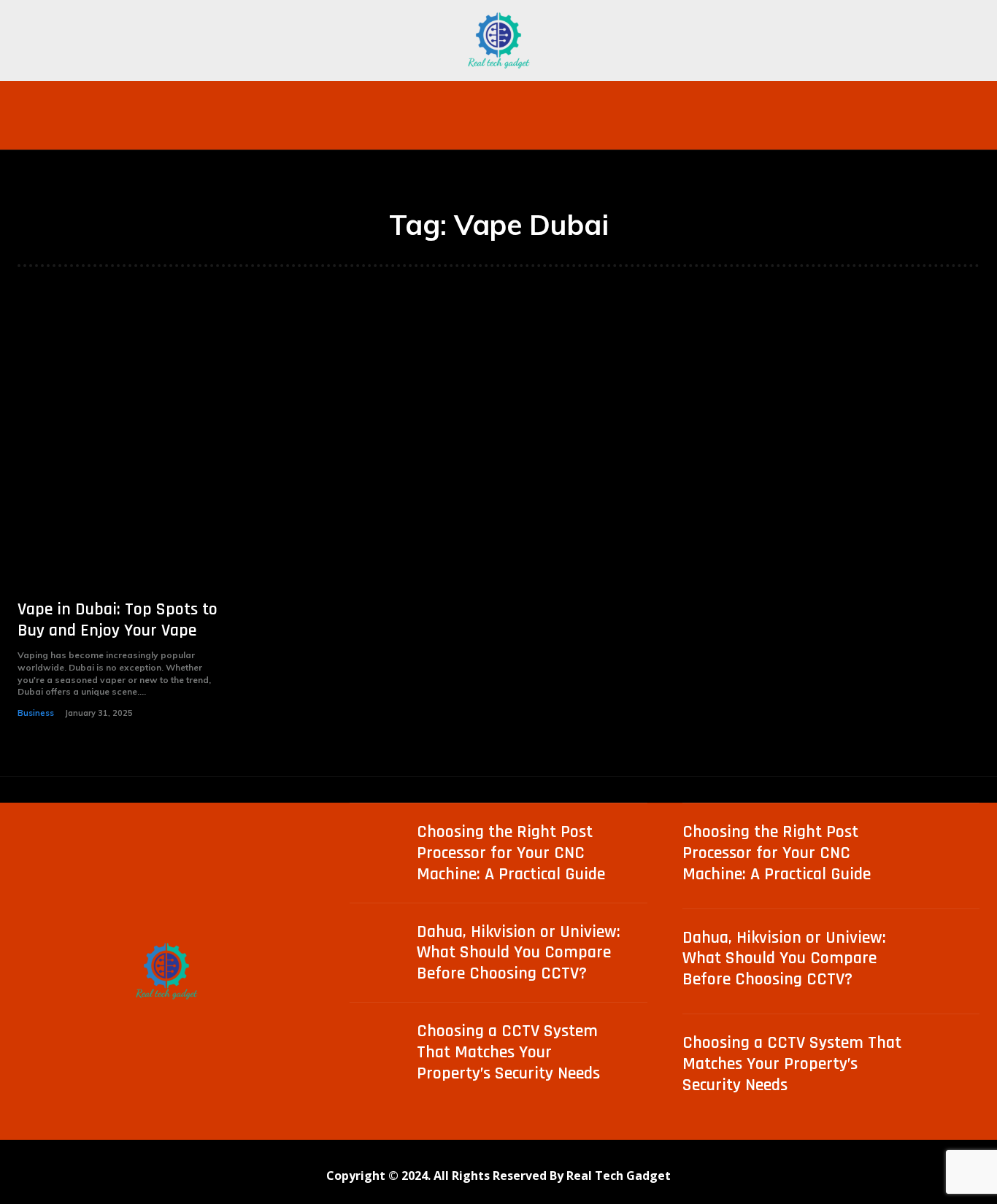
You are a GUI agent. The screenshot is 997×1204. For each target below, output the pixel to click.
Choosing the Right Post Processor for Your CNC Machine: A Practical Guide (511, 853)
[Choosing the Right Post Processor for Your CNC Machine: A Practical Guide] (379, 851)
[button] (783, 98)
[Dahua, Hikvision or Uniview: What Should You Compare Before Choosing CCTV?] (379, 951)
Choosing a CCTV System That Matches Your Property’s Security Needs (508, 1052)
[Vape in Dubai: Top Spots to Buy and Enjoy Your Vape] (124, 453)
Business (36, 713)
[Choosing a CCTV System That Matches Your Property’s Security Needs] (379, 1050)
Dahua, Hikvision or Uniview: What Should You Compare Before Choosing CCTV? (518, 953)
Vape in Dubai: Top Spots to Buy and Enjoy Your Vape (118, 619)
